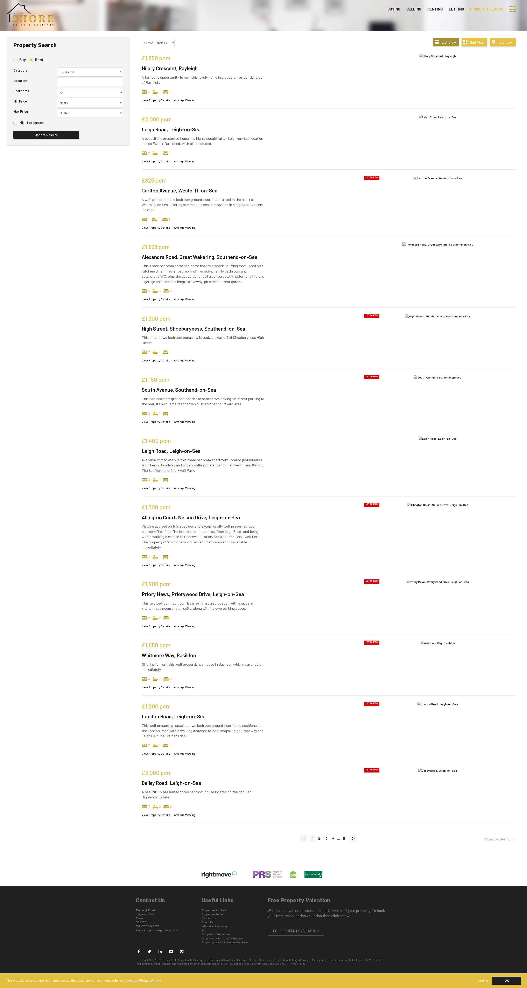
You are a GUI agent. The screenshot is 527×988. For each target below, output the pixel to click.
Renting (435, 9)
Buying (393, 9)
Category (20, 70)
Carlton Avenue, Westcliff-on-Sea (179, 190)
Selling (413, 9)
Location (20, 80)
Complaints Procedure (216, 934)
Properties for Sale (214, 910)
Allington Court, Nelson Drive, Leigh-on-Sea (191, 517)
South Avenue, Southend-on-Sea (179, 390)
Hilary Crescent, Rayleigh (170, 68)
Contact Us (209, 918)
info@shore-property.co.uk (161, 930)
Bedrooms (21, 91)
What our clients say (214, 926)
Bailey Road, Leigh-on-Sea (171, 783)
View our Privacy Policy (142, 980)
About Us (207, 922)
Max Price (20, 111)
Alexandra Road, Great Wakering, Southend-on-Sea (199, 257)
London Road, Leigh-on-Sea (173, 716)
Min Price (20, 101)
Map (505, 42)
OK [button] (507, 980)
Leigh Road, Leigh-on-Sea (171, 129)
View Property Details (156, 100)
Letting (456, 9)
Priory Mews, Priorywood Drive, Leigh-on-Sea (193, 594)
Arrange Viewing (184, 100)
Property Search (486, 9)
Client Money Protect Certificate (222, 938)
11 (344, 838)
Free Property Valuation (296, 931)
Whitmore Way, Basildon (169, 655)
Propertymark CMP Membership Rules (225, 942)
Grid (477, 42)
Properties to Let (213, 914)
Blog (204, 930)
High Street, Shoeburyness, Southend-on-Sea (193, 328)
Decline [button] (483, 980)
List (449, 42)
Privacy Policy (297, 963)
